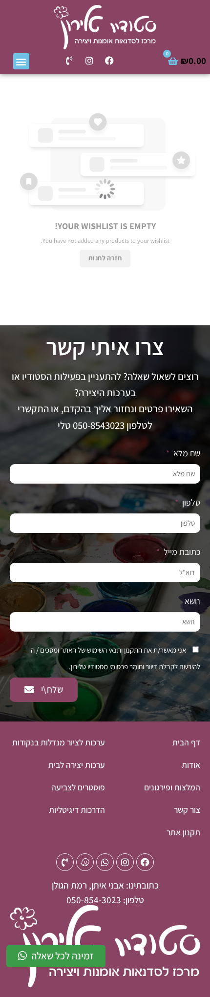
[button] (21, 61)
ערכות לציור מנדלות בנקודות (58, 742)
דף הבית (186, 742)
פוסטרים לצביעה (78, 787)
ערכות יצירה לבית (76, 764)
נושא (192, 601)
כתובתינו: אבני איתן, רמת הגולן (105, 885)
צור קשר (187, 809)
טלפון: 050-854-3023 (105, 899)
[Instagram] (89, 60)
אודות (191, 764)
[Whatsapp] (105, 862)
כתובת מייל (181, 551)
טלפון (190, 502)
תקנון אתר (183, 832)
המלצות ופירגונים (172, 787)
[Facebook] (109, 60)
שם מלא (185, 453)
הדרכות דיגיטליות (77, 809)
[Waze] (85, 862)
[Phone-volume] (69, 60)
